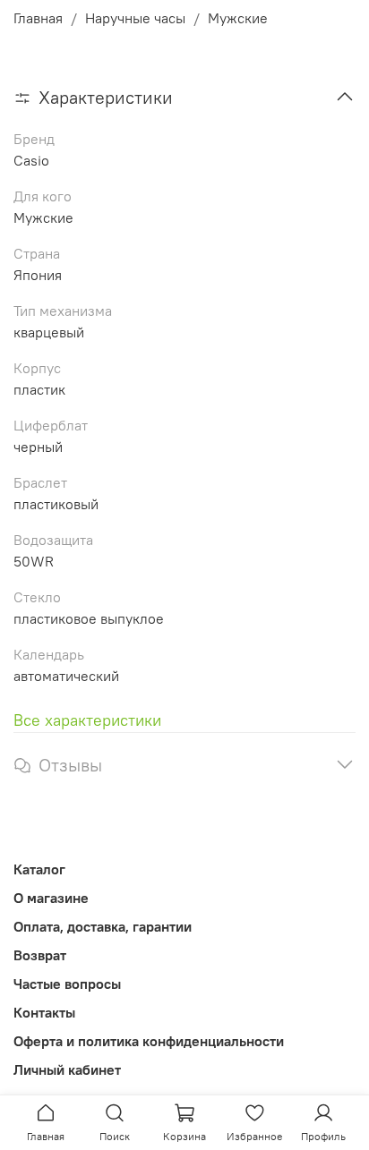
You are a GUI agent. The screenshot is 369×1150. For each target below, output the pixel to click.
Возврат (39, 955)
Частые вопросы (67, 983)
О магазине (51, 898)
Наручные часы (135, 18)
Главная (38, 18)
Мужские (238, 18)
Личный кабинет (67, 1069)
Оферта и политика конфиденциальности (148, 1041)
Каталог (39, 869)
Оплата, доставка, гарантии (102, 926)
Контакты (44, 1012)
